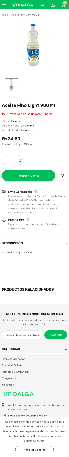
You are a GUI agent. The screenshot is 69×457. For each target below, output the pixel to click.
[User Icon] (53, 5)
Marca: (6, 121)
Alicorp (15, 121)
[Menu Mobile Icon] (4, 4)
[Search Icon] (42, 4)
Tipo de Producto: (13, 130)
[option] (34, 45)
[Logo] (22, 5)
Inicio (5, 14)
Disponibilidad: (11, 125)
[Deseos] (61, 175)
